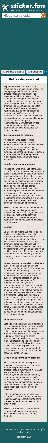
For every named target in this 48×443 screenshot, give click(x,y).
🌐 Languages (35, 72)
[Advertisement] (24, 44)
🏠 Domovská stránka (13, 72)
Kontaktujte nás (10, 429)
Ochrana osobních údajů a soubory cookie (31, 430)
